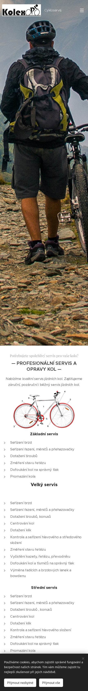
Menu (82, 10)
